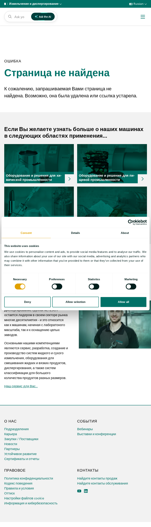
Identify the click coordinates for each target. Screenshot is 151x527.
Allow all (123, 301)
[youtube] (79, 491)
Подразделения (16, 429)
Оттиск (9, 493)
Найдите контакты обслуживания (102, 483)
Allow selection (76, 301)
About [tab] (125, 232)
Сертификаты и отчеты (21, 458)
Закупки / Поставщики (21, 438)
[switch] (57, 286)
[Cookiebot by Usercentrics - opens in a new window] (131, 222)
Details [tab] (75, 232)
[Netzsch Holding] (6, 4)
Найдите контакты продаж (97, 478)
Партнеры (12, 448)
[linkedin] (86, 491)
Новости (10, 443)
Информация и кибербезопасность (30, 503)
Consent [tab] (26, 232)
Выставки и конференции (96, 433)
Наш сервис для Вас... (21, 386)
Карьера (10, 433)
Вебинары (85, 429)
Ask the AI (45, 16)
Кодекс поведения (18, 483)
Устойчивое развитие (20, 453)
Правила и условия (19, 488)
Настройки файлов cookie (24, 498)
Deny (27, 301)
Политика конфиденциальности (28, 478)
